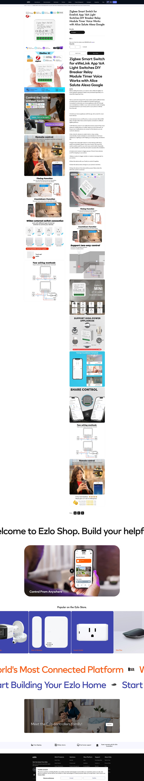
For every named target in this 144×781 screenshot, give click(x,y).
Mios (84, 760)
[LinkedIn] (34, 774)
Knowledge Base (98, 760)
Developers (89, 2)
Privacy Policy (41, 774)
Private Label (72, 763)
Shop (103, 2)
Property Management (79, 2)
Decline (94, 778)
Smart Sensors (58, 763)
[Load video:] (72, 570)
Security (71, 760)
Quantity (71, 44)
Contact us (97, 763)
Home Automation (46, 2)
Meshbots (85, 763)
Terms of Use (107, 760)
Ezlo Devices (56, 2)
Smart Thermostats (59, 766)
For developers (86, 766)
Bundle (71, 29)
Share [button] (70, 513)
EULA (106, 766)
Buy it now (95, 53)
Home (25, 5)
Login (115, 2)
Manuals (97, 766)
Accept (71, 778)
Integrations (96, 2)
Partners (63, 2)
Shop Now (109, 724)
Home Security (37, 2)
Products (29, 5)
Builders (70, 2)
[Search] (110, 2)
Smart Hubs (57, 760)
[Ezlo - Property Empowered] (34, 757)
